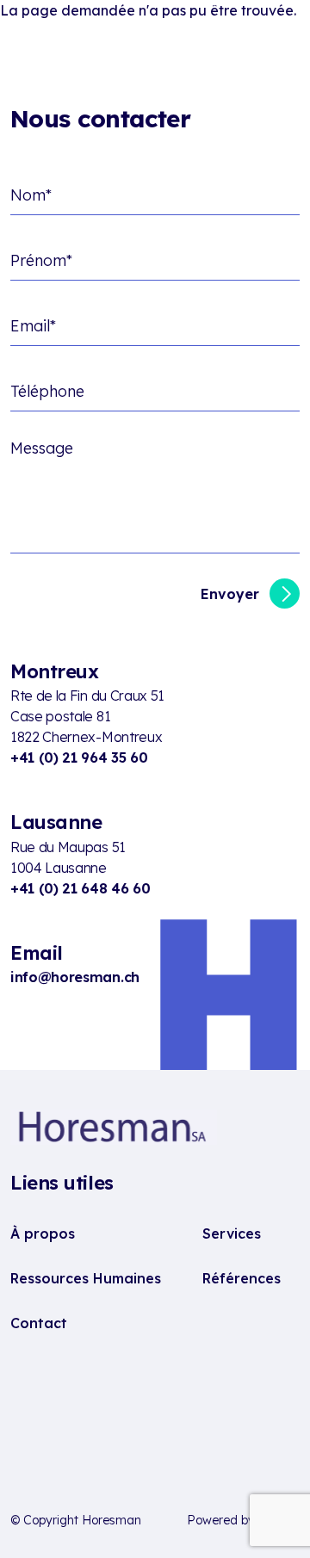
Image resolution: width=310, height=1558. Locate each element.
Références (241, 1278)
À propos (42, 1233)
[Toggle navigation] (282, 45)
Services (231, 1233)
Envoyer (230, 594)
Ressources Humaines (85, 1278)
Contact (38, 1323)
